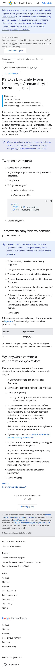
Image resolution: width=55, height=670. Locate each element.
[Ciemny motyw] (46, 201)
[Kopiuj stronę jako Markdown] (23, 88)
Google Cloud (7, 599)
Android (5, 578)
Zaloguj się (47, 3)
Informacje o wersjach (11, 546)
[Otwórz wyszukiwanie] (38, 3)
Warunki (5, 657)
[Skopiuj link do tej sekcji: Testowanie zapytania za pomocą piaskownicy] (22, 235)
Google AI (6, 642)
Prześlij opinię (11, 73)
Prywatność (16, 657)
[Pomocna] (32, 68)
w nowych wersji (9, 17)
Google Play (7, 604)
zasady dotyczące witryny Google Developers (32, 523)
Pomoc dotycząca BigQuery (13, 558)
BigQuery (8, 321)
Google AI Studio (9, 591)
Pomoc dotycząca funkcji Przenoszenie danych (22, 562)
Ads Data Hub (22, 3)
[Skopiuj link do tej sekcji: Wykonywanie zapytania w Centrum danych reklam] (43, 361)
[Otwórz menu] (4, 3)
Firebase (5, 586)
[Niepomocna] (36, 68)
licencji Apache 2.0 (19, 520)
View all (5, 608)
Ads (27, 59)
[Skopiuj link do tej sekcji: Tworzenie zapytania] (34, 161)
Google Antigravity (10, 595)
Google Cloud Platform (11, 638)
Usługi (19, 59)
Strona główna (7, 59)
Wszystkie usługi (9, 646)
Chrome (5, 582)
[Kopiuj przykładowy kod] (51, 201)
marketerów (16, 23)
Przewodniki (10, 62)
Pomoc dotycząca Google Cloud (15, 566)
